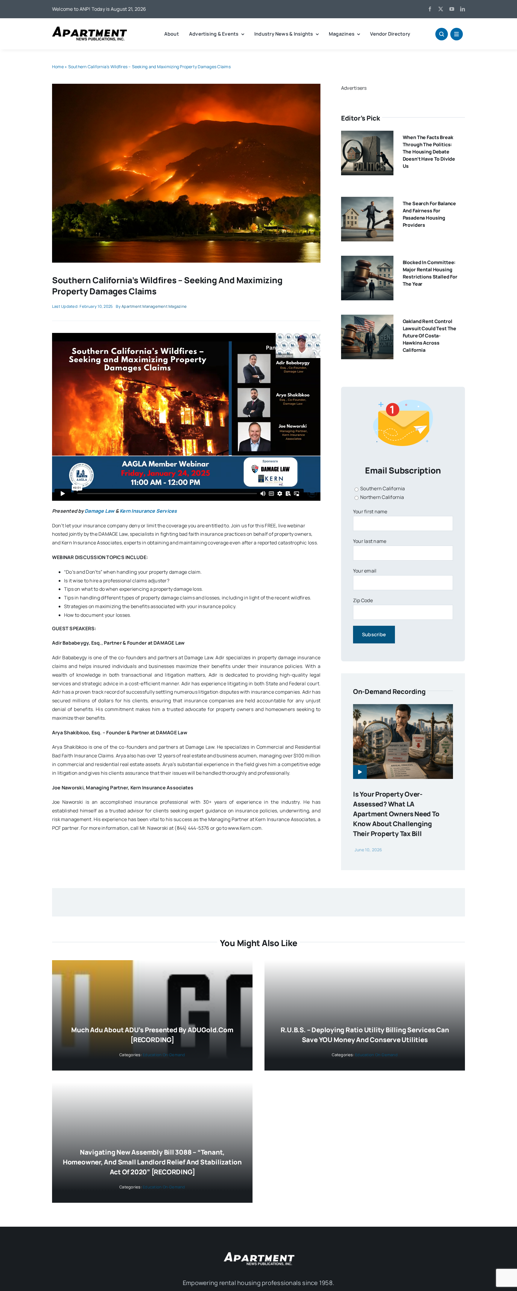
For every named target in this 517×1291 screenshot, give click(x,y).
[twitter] (440, 9)
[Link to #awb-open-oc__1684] (456, 34)
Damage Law (99, 511)
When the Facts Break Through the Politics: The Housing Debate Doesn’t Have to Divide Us (429, 151)
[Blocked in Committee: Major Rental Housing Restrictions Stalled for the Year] (367, 260)
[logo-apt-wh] (258, 1253)
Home (58, 66)
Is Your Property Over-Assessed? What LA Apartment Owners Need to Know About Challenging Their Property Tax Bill (396, 814)
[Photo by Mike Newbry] (186, 86)
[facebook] (430, 9)
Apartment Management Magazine (154, 306)
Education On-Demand (164, 1054)
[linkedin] (462, 9)
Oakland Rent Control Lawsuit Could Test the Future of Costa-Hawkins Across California (429, 335)
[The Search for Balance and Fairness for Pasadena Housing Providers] (367, 201)
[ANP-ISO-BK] (89, 29)
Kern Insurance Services (148, 511)
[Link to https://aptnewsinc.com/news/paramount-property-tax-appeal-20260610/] (360, 772)
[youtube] (451, 9)
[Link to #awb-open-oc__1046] (441, 34)
